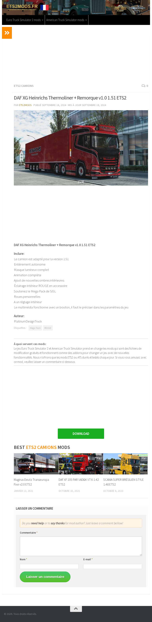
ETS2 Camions (24, 86)
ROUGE (47, 327)
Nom (23, 559)
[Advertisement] (81, 53)
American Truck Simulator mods (65, 20)
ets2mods (25, 105)
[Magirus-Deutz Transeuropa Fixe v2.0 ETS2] (36, 463)
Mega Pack (35, 327)
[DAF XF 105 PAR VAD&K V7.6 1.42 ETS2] (81, 463)
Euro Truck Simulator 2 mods (23, 20)
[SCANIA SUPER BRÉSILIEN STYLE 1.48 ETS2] (125, 463)
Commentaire (29, 532)
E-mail (88, 559)
